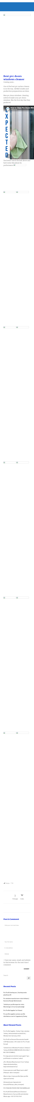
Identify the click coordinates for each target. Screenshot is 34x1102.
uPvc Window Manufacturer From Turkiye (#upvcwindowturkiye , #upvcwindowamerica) (16, 1064)
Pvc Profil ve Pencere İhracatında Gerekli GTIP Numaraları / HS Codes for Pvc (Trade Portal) (16, 1042)
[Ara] (29, 978)
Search (5, 975)
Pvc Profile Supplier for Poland (12, 1010)
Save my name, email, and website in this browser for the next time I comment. (16, 962)
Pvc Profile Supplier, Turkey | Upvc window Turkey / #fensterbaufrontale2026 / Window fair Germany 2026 (16, 1033)
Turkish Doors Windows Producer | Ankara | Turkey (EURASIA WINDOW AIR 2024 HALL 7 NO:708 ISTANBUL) (16, 1050)
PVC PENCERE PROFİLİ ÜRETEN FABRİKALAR (16, 1088)
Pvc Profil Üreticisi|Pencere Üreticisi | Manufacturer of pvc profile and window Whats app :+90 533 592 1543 (15, 1094)
